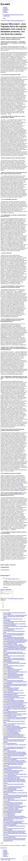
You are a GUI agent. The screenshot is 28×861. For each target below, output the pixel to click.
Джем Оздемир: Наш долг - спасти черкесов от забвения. (13, 691)
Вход (4, 18)
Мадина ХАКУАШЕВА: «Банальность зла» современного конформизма (15, 824)
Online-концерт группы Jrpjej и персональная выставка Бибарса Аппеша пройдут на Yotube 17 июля (14, 768)
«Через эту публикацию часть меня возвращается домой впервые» (13, 693)
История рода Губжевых (13, 773)
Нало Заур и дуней (11, 716)
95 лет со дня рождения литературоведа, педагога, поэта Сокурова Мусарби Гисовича (14, 706)
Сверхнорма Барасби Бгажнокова (15, 728)
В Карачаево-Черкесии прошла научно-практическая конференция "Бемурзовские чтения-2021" (14, 748)
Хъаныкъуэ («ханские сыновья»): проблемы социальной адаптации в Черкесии (13, 645)
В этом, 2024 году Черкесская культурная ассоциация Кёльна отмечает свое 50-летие (14, 762)
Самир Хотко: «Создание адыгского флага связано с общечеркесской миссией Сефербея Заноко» (15, 616)
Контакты (5, 856)
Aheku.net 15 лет (11, 813)
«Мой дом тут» (10, 798)
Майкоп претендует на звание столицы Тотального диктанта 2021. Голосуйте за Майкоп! (14, 752)
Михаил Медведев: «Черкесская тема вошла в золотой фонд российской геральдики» (14, 780)
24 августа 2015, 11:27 (13, 578)
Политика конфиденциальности (13, 14)
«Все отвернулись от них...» (13, 805)
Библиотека (6, 853)
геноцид (21, 484)
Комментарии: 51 (21, 20)
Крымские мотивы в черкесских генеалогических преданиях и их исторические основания (14, 653)
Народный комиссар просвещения (15, 674)
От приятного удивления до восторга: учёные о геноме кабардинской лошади (14, 787)
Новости (9, 20)
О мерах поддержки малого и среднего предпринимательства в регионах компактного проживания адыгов (14, 839)
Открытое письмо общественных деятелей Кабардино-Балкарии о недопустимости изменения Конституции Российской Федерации (15, 796)
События (5, 852)
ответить (5, 587)
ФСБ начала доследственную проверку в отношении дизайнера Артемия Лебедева (14, 807)
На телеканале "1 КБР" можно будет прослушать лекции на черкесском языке (13, 821)
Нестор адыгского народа (13, 670)
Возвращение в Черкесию (13, 687)
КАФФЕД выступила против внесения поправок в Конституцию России (14, 696)
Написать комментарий (6, 589)
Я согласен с (13, 598)
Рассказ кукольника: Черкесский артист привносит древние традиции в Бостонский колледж (14, 741)
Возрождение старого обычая (14, 812)
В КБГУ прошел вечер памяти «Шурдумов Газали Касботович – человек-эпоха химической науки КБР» (15, 709)
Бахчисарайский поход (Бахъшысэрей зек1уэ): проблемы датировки (14, 643)
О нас (4, 14)
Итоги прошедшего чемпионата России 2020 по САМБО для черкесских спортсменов (14, 831)
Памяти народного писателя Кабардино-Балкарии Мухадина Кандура (14, 712)
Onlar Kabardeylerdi (11, 789)
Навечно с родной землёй (13, 726)
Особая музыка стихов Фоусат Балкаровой (17, 717)
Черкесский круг (11, 814)
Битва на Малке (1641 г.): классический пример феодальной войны (14, 624)
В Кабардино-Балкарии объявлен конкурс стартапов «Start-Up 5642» (15, 836)
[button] (10, 4)
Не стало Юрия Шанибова (13, 733)
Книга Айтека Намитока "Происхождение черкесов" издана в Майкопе (15, 759)
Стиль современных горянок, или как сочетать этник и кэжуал (14, 724)
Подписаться (4, 847)
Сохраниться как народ (12, 689)
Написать (3, 599)
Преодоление (10, 668)
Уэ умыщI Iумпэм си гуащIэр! (14, 731)
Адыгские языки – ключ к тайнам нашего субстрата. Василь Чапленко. (15, 775)
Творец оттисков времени (13, 676)
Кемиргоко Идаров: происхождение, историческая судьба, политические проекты (13, 638)
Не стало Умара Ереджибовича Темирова (16, 727)
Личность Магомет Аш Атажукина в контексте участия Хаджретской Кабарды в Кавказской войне (13, 635)
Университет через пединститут (14, 669)
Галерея (5, 855)
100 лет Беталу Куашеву (12, 732)
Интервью (14, 20)
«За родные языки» (11, 750)
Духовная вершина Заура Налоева (15, 675)
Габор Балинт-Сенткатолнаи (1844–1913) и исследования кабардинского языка (15, 777)
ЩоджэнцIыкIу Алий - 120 (13, 729)
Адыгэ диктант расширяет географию (16, 760)
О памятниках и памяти (12, 808)
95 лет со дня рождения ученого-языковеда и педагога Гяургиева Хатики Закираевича (15, 703)
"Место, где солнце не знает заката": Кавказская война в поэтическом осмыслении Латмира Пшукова (14, 659)
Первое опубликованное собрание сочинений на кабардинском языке (13, 771)
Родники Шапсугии (12, 743)
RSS (9, 859)
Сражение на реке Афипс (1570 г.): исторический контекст (13, 629)
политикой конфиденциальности (16, 598)
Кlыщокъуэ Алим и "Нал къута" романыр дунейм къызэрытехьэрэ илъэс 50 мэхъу (15, 714)
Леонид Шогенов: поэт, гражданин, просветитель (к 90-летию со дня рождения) (13, 701)
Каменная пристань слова (13, 662)
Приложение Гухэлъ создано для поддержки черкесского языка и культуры (13, 803)
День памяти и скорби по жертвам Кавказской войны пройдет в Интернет (13, 810)
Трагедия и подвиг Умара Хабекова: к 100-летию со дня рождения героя (15, 672)
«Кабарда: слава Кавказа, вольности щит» (17, 754)
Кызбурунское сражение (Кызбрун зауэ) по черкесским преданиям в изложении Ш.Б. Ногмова (15, 640)
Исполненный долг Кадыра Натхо (15, 680)
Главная (5, 850)
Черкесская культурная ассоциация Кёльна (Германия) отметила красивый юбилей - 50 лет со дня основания (15, 685)
